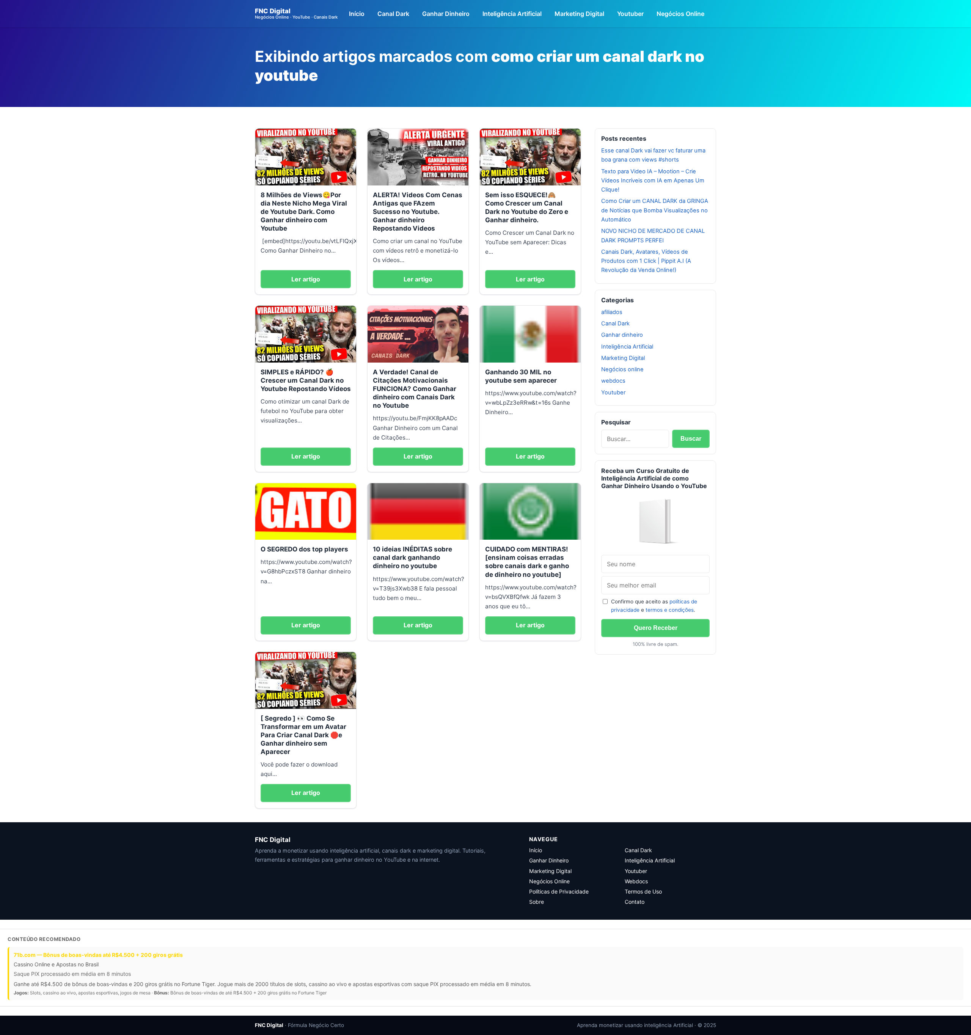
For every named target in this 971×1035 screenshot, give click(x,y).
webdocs (613, 380)
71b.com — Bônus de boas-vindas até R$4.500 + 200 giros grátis (98, 955)
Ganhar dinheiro (622, 334)
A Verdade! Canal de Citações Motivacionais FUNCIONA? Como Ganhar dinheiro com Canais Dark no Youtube (414, 388)
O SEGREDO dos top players (304, 549)
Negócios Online (680, 13)
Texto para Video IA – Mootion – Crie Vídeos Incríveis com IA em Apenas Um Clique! (652, 180)
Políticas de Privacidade (559, 891)
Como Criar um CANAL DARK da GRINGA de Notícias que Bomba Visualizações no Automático (654, 210)
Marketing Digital (579, 13)
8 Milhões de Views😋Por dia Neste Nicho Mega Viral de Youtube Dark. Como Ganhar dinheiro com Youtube (304, 211)
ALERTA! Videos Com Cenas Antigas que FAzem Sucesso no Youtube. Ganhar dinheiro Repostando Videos (417, 211)
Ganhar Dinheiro (446, 13)
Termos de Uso (643, 891)
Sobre (536, 901)
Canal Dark (393, 13)
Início (357, 13)
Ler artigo (305, 279)
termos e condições (670, 610)
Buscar (690, 438)
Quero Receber (655, 628)
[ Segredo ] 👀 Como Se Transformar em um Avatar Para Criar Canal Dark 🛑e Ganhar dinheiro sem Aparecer (303, 735)
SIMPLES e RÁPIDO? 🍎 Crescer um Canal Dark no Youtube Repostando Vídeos (306, 380)
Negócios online (622, 369)
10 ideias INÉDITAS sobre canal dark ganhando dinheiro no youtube (412, 557)
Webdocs (636, 881)
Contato (634, 901)
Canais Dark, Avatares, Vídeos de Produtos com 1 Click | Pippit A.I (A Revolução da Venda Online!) (646, 261)
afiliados (611, 312)
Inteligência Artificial (512, 13)
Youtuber (630, 13)
